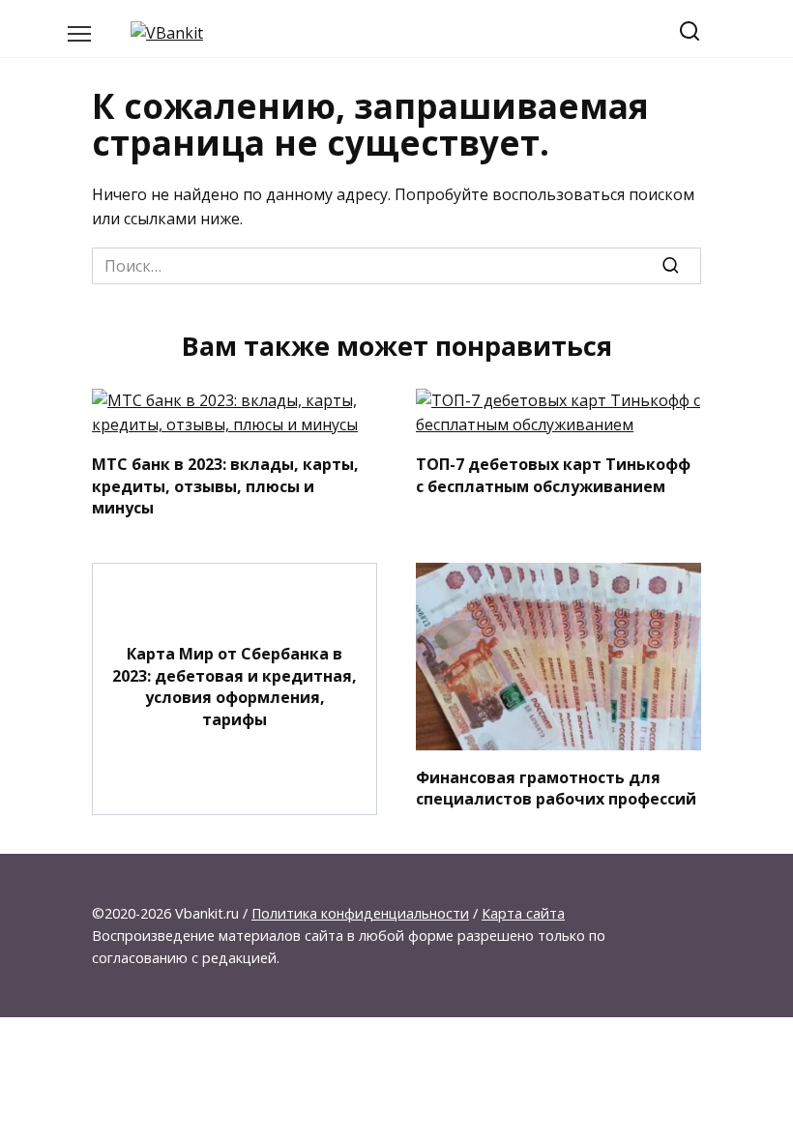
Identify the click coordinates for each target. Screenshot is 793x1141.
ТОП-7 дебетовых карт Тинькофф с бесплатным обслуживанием (553, 474)
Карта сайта (523, 913)
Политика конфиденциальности (360, 913)
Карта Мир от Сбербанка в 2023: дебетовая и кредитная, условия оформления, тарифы (234, 686)
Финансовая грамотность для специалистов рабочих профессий (556, 787)
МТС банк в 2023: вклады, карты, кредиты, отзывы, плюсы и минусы (225, 485)
